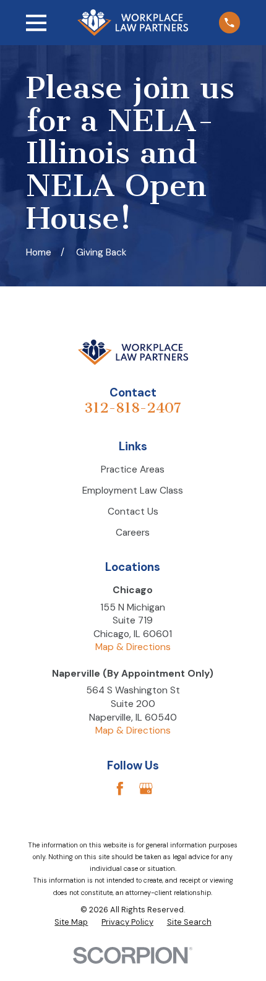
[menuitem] (71, 922)
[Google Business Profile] (146, 788)
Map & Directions (133, 647)
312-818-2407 (132, 408)
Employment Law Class (132, 490)
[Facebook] (120, 788)
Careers (133, 532)
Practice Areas (133, 469)
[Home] (132, 22)
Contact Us (133, 511)
